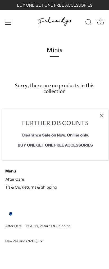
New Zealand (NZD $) (22, 241)
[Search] (88, 23)
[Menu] (8, 22)
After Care (14, 179)
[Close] (102, 115)
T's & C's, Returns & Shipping (31, 187)
